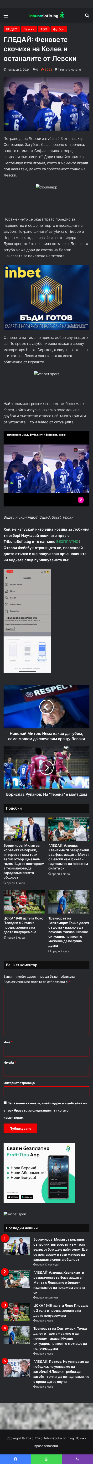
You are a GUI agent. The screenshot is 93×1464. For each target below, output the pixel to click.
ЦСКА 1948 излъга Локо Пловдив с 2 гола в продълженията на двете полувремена (60, 1310)
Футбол (59, 29)
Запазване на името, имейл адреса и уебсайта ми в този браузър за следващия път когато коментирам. (45, 1110)
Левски (28, 29)
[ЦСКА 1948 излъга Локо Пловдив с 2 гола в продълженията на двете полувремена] (24, 902)
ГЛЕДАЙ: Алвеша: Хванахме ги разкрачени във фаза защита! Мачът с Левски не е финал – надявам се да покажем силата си (59, 1282)
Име (8, 1042)
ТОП (44, 29)
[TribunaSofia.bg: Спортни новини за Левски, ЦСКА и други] (46, 15)
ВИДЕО (11, 29)
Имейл (10, 1062)
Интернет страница (19, 1083)
